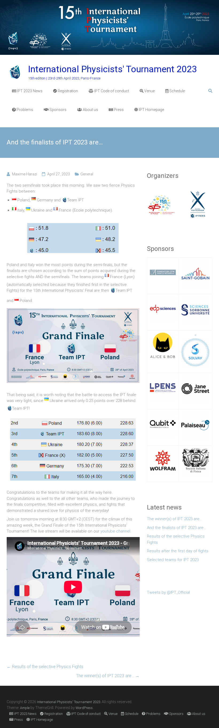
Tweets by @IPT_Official (168, 592)
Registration (67, 91)
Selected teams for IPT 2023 (173, 559)
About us (90, 110)
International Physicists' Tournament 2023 (112, 69)
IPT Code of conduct (111, 91)
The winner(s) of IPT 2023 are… (107, 675)
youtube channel (115, 531)
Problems (24, 110)
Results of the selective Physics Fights (45, 666)
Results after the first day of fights (177, 551)
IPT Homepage (151, 110)
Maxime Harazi (24, 174)
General (86, 174)
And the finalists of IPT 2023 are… (176, 527)
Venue (149, 91)
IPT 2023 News (29, 91)
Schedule (177, 91)
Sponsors (58, 110)
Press (118, 110)
